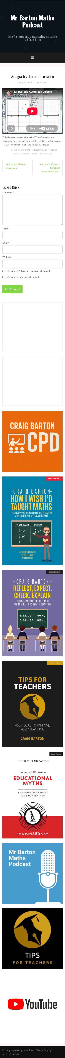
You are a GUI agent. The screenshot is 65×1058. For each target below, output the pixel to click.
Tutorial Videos (39, 149)
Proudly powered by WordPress (18, 1050)
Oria (46, 1050)
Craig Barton (40, 82)
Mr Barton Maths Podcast (32, 21)
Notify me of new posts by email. (22, 277)
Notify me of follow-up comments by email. (27, 271)
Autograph (25, 149)
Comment (8, 192)
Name (6, 228)
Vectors (48, 153)
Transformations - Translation (28, 153)
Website (7, 257)
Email (5, 242)
